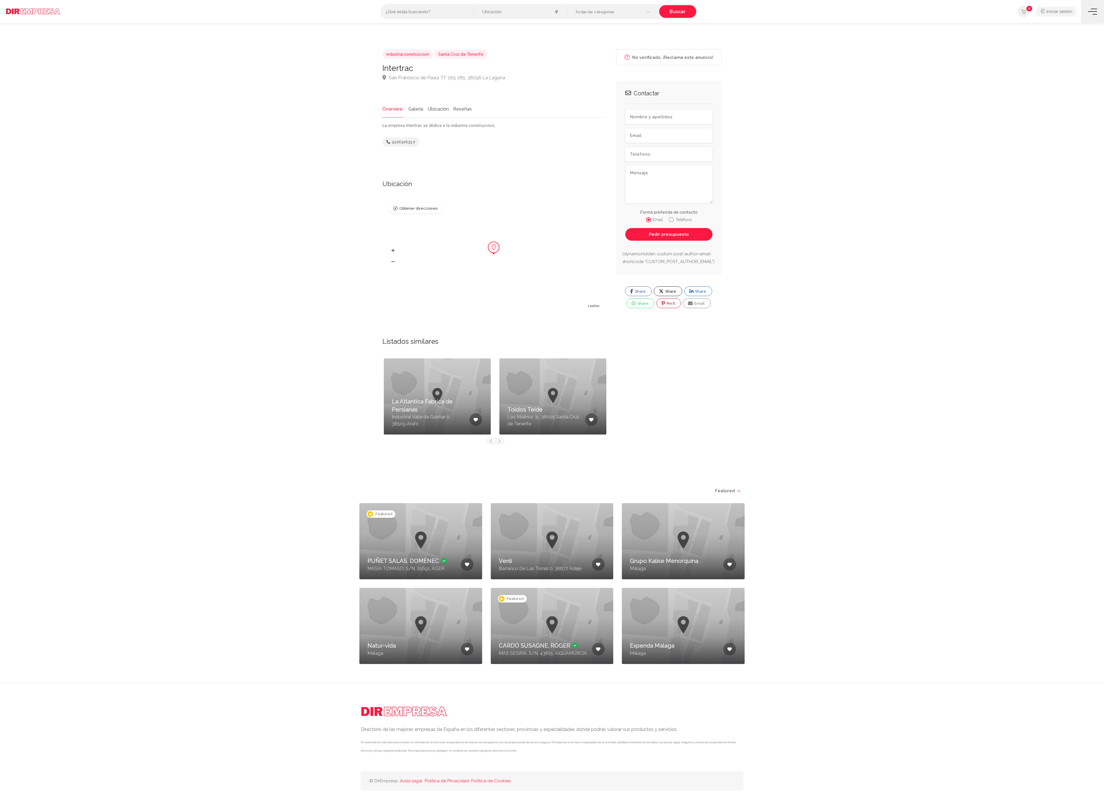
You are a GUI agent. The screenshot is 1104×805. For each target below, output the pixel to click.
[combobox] (727, 491)
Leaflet (593, 306)
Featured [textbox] (725, 490)
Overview (392, 109)
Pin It (670, 303)
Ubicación (438, 109)
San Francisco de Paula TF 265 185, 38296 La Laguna (446, 77)
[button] (613, 12)
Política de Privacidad (447, 780)
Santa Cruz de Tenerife (460, 54)
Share (640, 291)
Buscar (677, 11)
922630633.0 (403, 142)
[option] (437, 396)
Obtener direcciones (418, 208)
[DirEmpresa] (33, 11)
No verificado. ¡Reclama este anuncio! (672, 57)
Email (699, 303)
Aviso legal (411, 780)
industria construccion (407, 54)
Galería (415, 109)
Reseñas (462, 109)
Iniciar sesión (1058, 11)
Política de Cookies (491, 780)
